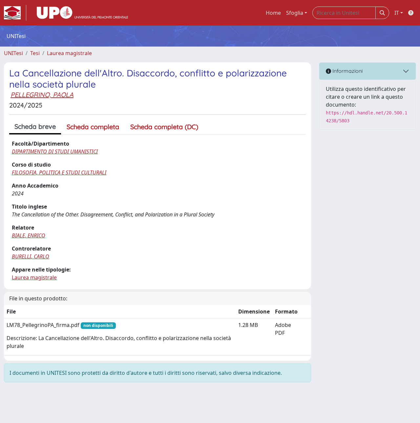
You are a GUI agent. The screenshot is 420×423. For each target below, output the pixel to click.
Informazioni (347, 71)
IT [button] (396, 12)
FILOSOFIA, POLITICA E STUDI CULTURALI (59, 172)
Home (273, 12)
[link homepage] (15, 13)
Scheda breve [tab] (35, 126)
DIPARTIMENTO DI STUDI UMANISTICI (55, 151)
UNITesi (13, 53)
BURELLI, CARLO (30, 256)
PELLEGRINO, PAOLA (42, 95)
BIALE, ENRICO (28, 235)
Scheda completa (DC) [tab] (164, 127)
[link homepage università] (82, 13)
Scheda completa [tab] (93, 127)
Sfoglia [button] (294, 12)
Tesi (35, 53)
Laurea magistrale (69, 53)
